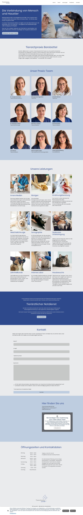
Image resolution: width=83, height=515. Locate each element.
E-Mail (15, 348)
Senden (41, 392)
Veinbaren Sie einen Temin (10, 33)
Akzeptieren (57, 428)
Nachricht (15, 363)
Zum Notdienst (41, 317)
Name (15, 341)
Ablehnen (73, 510)
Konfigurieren (13, 513)
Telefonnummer (17, 355)
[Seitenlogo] (6, 3)
